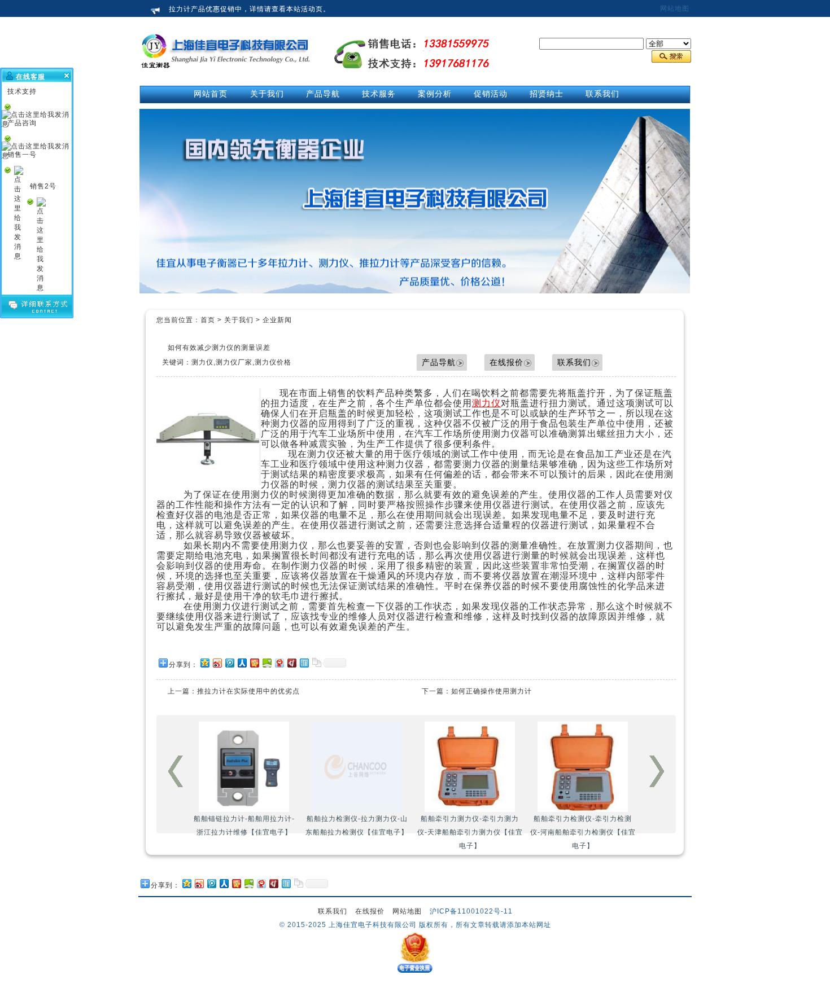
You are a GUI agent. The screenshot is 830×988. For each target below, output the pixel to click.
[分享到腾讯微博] (229, 663)
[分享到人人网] (241, 663)
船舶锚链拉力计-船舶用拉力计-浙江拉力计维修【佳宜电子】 (244, 825)
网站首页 (211, 93)
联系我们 (574, 362)
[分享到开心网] (254, 663)
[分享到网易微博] (279, 663)
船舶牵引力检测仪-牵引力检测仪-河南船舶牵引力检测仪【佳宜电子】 (583, 832)
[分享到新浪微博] (217, 663)
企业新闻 (277, 320)
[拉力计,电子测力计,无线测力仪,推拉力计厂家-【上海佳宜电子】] (225, 80)
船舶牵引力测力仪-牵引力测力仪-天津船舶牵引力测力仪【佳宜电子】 (470, 832)
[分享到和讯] (291, 663)
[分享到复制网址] (316, 663)
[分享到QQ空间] (204, 663)
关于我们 (239, 320)
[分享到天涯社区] (304, 663)
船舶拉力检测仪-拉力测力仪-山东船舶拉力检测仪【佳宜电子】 (356, 825)
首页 (207, 320)
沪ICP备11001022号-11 (471, 911)
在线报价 (506, 362)
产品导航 (439, 362)
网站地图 (674, 8)
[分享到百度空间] (266, 663)
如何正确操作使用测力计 (491, 691)
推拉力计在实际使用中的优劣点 (248, 691)
